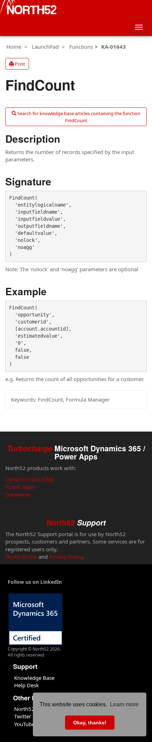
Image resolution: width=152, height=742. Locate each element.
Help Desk (26, 685)
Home (13, 46)
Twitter (22, 716)
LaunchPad (45, 46)
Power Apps (20, 486)
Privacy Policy (65, 556)
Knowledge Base (34, 677)
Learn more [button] (124, 704)
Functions (81, 46)
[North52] (28, 8)
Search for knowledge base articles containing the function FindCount (78, 117)
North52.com (30, 708)
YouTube (24, 724)
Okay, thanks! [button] (89, 722)
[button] (17, 64)
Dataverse (17, 494)
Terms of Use (21, 556)
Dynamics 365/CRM (29, 479)
